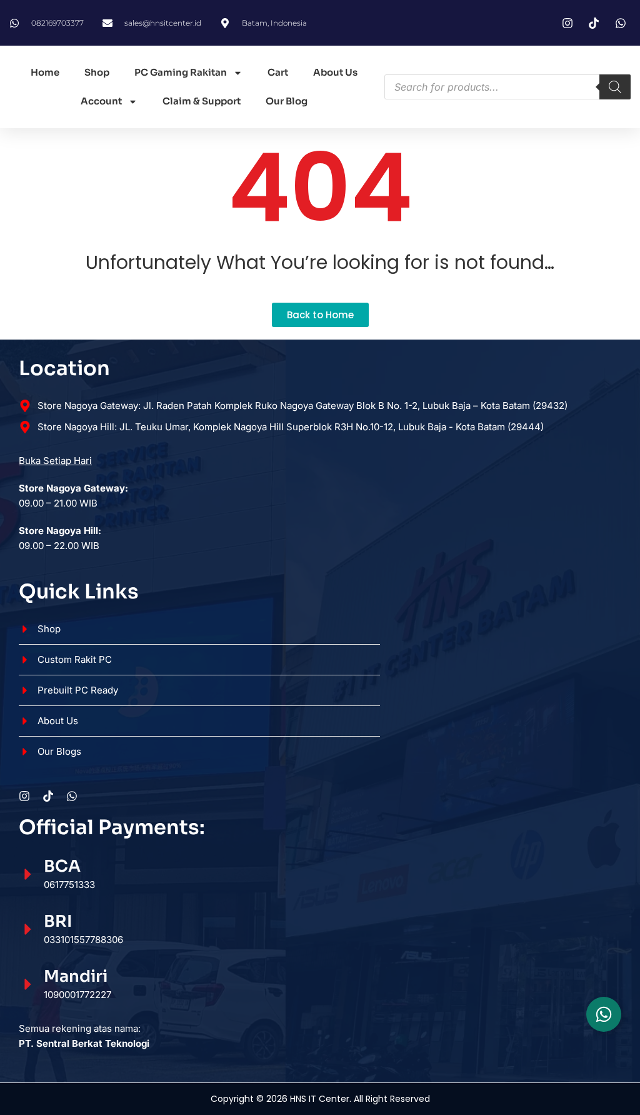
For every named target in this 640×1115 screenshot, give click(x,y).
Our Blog (287, 101)
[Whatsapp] (72, 796)
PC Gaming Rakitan (180, 72)
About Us (335, 72)
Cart (278, 72)
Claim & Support (201, 101)
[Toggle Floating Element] (603, 1014)
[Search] (615, 86)
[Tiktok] (48, 796)
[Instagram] (24, 796)
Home (45, 72)
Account (101, 101)
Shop (96, 72)
